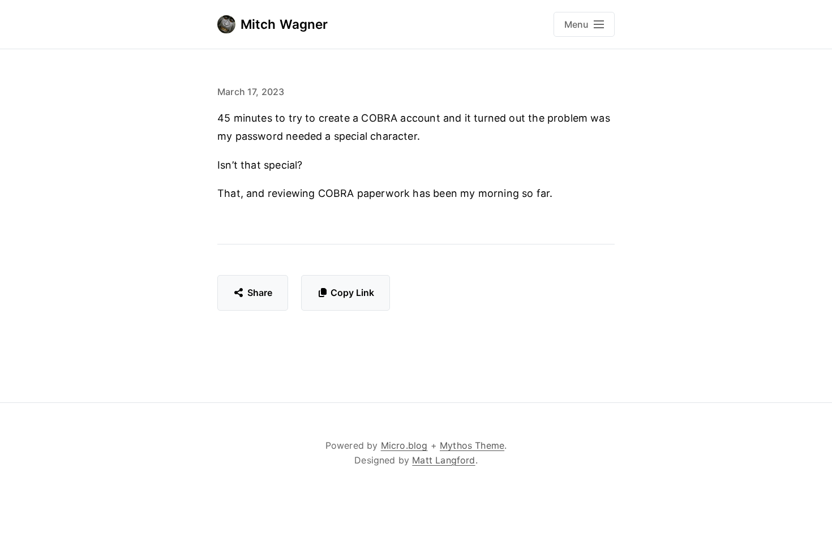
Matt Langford (443, 460)
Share (260, 292)
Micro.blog (404, 445)
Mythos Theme (472, 445)
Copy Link (352, 292)
